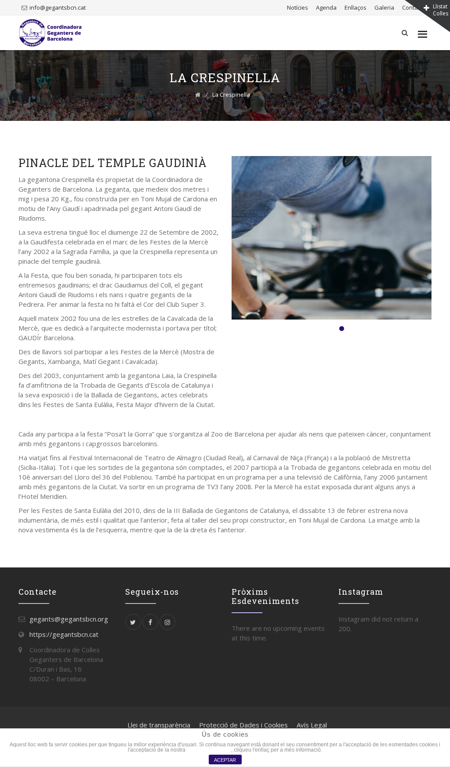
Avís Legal (312, 724)
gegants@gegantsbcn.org (68, 618)
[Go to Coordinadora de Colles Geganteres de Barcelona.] (197, 94)
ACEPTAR (225, 760)
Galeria (384, 7)
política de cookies (209, 750)
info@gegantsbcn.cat (57, 7)
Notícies (297, 7)
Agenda (326, 7)
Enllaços (356, 7)
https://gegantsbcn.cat (63, 634)
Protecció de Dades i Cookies (243, 724)
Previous (216, 240)
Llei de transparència (158, 724)
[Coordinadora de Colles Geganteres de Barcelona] (50, 32)
